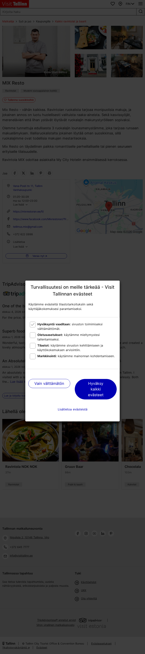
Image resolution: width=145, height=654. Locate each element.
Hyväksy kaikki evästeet (95, 389)
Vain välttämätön (49, 383)
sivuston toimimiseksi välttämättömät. (70, 326)
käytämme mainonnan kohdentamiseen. (76, 356)
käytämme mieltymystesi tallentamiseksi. (68, 337)
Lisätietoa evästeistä (72, 409)
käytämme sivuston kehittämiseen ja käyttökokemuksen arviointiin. (70, 347)
